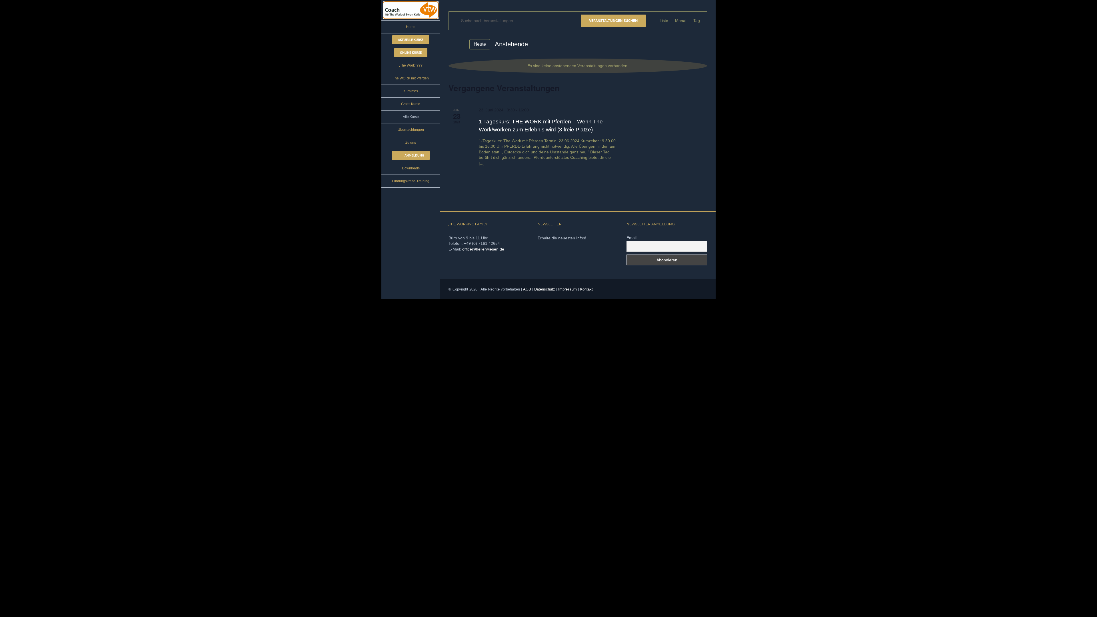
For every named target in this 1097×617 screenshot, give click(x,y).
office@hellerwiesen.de (483, 249)
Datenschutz (544, 289)
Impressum (567, 289)
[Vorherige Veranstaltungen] (452, 43)
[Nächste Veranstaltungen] (461, 44)
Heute (480, 44)
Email (631, 237)
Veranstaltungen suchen (613, 20)
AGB (527, 289)
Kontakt (586, 289)
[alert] (578, 66)
